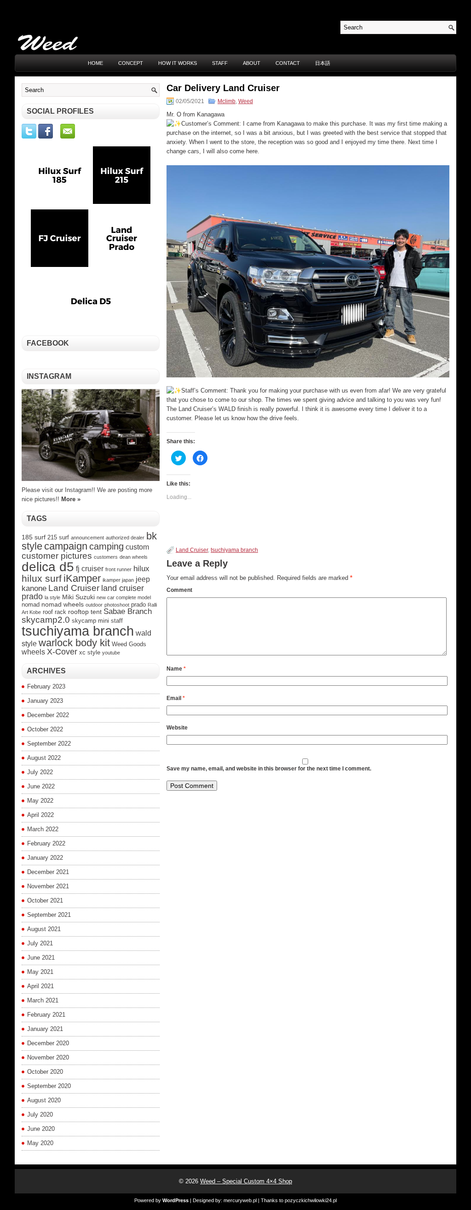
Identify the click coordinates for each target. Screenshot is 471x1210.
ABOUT (251, 63)
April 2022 (40, 814)
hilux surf (42, 578)
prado (138, 605)
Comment (179, 590)
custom (137, 547)
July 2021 (40, 943)
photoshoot (116, 605)
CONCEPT (130, 63)
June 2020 (41, 1128)
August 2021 (44, 929)
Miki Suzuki (78, 597)
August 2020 (44, 1100)
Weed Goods (129, 644)
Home (95, 63)
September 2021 (49, 914)
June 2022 (41, 786)
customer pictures (57, 556)
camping (106, 546)
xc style (89, 652)
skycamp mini (90, 621)
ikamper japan (118, 580)
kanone (34, 588)
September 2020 (49, 1086)
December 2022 (48, 715)
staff (117, 621)
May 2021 (40, 971)
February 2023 (46, 686)
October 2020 (45, 1071)
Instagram (49, 376)
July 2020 (40, 1114)
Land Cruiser (192, 550)
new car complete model (124, 597)
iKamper (82, 578)
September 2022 (49, 743)
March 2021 (42, 1000)
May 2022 (40, 800)
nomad (31, 605)
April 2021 (40, 986)
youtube (111, 652)
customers (106, 557)
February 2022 (46, 843)
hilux (141, 568)
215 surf (58, 537)
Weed (245, 101)
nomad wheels (62, 604)
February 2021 (46, 1014)
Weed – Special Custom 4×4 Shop (246, 1181)
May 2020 (40, 1143)
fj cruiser (89, 569)
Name (176, 669)
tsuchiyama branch (234, 550)
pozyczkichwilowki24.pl (311, 1200)
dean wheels (134, 557)
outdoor (94, 605)
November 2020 (48, 1057)
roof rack (54, 612)
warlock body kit (74, 642)
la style (52, 597)
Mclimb (227, 101)
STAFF (220, 63)
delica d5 (48, 567)
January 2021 (45, 1028)
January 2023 (45, 700)
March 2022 (42, 829)
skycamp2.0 (46, 620)
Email (176, 698)
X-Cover (62, 651)
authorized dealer (125, 537)
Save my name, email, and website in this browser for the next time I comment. (269, 768)
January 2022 (45, 857)
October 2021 (45, 900)
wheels (33, 652)
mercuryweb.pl (240, 1200)
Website (177, 727)
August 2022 (44, 757)
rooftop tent (85, 611)
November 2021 (48, 886)
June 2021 (41, 957)
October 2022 (45, 729)
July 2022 (40, 772)
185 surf (34, 537)
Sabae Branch (127, 611)
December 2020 (48, 1043)
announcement (87, 537)
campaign (65, 546)
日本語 (322, 63)
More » (70, 499)
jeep (143, 579)
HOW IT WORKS (177, 63)
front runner (118, 569)
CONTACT (288, 63)
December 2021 (48, 871)
